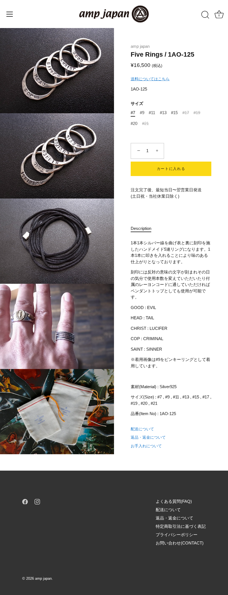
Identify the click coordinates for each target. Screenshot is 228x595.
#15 (174, 112)
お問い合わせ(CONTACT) (180, 543)
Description (141, 228)
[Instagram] (37, 501)
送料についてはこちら (150, 79)
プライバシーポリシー (176, 534)
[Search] (205, 15)
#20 (134, 123)
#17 (185, 112)
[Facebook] (25, 501)
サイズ (137, 103)
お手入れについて (146, 446)
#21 (145, 123)
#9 (142, 112)
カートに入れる (171, 169)
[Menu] (10, 14)
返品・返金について (148, 437)
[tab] (144, 228)
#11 (152, 112)
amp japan (140, 46)
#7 (133, 112)
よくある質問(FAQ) (174, 501)
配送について (142, 429)
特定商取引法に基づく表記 (181, 526)
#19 (197, 112)
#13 (163, 112)
